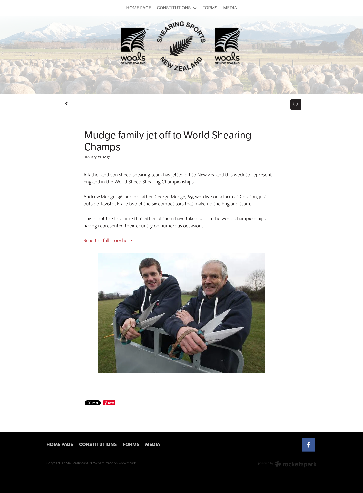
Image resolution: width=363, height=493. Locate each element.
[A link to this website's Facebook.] (308, 445)
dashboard (80, 462)
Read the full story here (107, 240)
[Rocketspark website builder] (287, 465)
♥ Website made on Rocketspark (113, 462)
